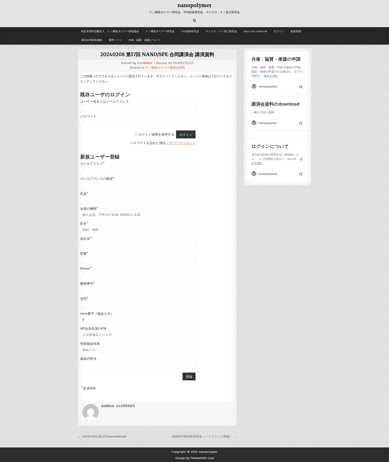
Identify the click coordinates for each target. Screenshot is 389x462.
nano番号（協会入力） (96, 313)
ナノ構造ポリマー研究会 (159, 31)
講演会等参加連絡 (91, 40)
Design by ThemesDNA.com (194, 458)
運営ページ (115, 40)
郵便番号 (87, 283)
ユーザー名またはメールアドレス (104, 101)
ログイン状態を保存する (156, 134)
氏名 (84, 193)
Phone (86, 268)
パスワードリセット (181, 143)
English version (255, 31)
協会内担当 (88, 358)
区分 (84, 223)
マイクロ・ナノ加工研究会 (221, 31)
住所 (84, 298)
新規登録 (296, 31)
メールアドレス (92, 163)
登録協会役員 (90, 343)
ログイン (279, 31)
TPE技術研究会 (190, 31)
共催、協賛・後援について (144, 40)
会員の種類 (89, 208)
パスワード (88, 116)
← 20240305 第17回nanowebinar (102, 436)
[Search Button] (194, 20)
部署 (84, 253)
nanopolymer (194, 5)
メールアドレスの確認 (97, 178)
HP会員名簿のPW (93, 328)
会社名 (86, 238)
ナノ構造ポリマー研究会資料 (165, 67)
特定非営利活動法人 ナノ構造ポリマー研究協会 (110, 31)
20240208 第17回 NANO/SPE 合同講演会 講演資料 (157, 54)
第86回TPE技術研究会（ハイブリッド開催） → (204, 436)
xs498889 (144, 63)
